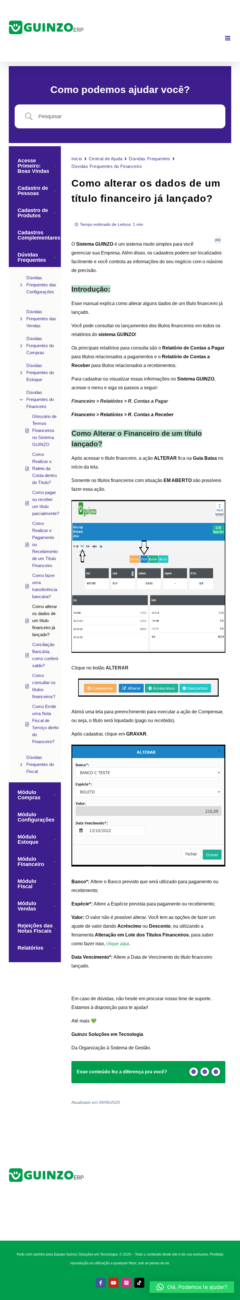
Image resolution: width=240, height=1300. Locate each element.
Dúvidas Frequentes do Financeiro (40, 399)
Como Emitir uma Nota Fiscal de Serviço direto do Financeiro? (45, 724)
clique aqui (117, 943)
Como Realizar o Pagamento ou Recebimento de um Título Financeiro (45, 544)
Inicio (76, 158)
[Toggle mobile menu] (228, 38)
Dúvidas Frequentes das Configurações (41, 284)
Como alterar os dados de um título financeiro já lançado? (44, 620)
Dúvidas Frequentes (149, 158)
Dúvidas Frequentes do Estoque (40, 372)
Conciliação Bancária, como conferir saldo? (45, 655)
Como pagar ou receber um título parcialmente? (45, 503)
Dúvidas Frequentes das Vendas (41, 318)
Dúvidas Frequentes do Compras (40, 345)
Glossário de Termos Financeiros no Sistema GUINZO (44, 430)
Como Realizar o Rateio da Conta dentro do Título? (44, 468)
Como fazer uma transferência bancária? (44, 586)
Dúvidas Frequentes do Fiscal (40, 764)
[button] (192, 1287)
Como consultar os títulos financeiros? (44, 686)
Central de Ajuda (105, 158)
